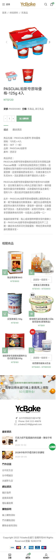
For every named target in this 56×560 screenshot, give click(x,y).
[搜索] (46, 4)
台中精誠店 (7, 475)
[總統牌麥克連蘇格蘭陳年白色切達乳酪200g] (14, 340)
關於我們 (6, 492)
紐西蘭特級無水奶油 (41, 363)
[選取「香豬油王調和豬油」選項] (31, 272)
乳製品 (24, 12)
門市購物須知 (8, 520)
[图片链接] (28, 408)
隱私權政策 (7, 503)
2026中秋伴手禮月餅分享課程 (29, 452)
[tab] (6, 129)
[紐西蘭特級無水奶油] (41, 340)
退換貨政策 (7, 497)
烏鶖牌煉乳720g (14, 319)
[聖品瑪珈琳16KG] (14, 262)
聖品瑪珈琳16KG (14, 277)
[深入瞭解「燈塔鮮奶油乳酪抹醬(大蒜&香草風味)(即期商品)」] (31, 314)
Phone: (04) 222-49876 (29, 421)
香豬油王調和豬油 (41, 285)
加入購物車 (24, 118)
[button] (6, 42)
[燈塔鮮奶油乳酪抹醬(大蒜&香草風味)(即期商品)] (41, 304)
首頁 (4, 12)
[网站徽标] (27, 4)
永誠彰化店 (7, 480)
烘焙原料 (14, 12)
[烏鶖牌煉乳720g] (14, 304)
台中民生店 (7, 470)
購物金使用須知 (9, 525)
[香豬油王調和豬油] (41, 262)
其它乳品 (39, 108)
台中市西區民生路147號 (29, 418)
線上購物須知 (8, 515)
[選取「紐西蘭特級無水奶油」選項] (31, 350)
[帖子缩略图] (7, 441)
